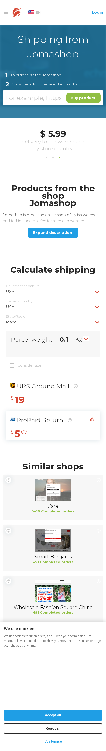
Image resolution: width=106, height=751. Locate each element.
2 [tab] (53, 158)
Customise (53, 741)
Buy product (83, 97)
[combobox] (53, 291)
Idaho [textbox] (11, 322)
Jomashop (51, 75)
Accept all (53, 715)
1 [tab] (46, 158)
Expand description (52, 232)
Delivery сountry (19, 301)
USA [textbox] (10, 291)
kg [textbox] (79, 338)
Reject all (53, 728)
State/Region (16, 316)
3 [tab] (59, 158)
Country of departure (23, 286)
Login (97, 12)
